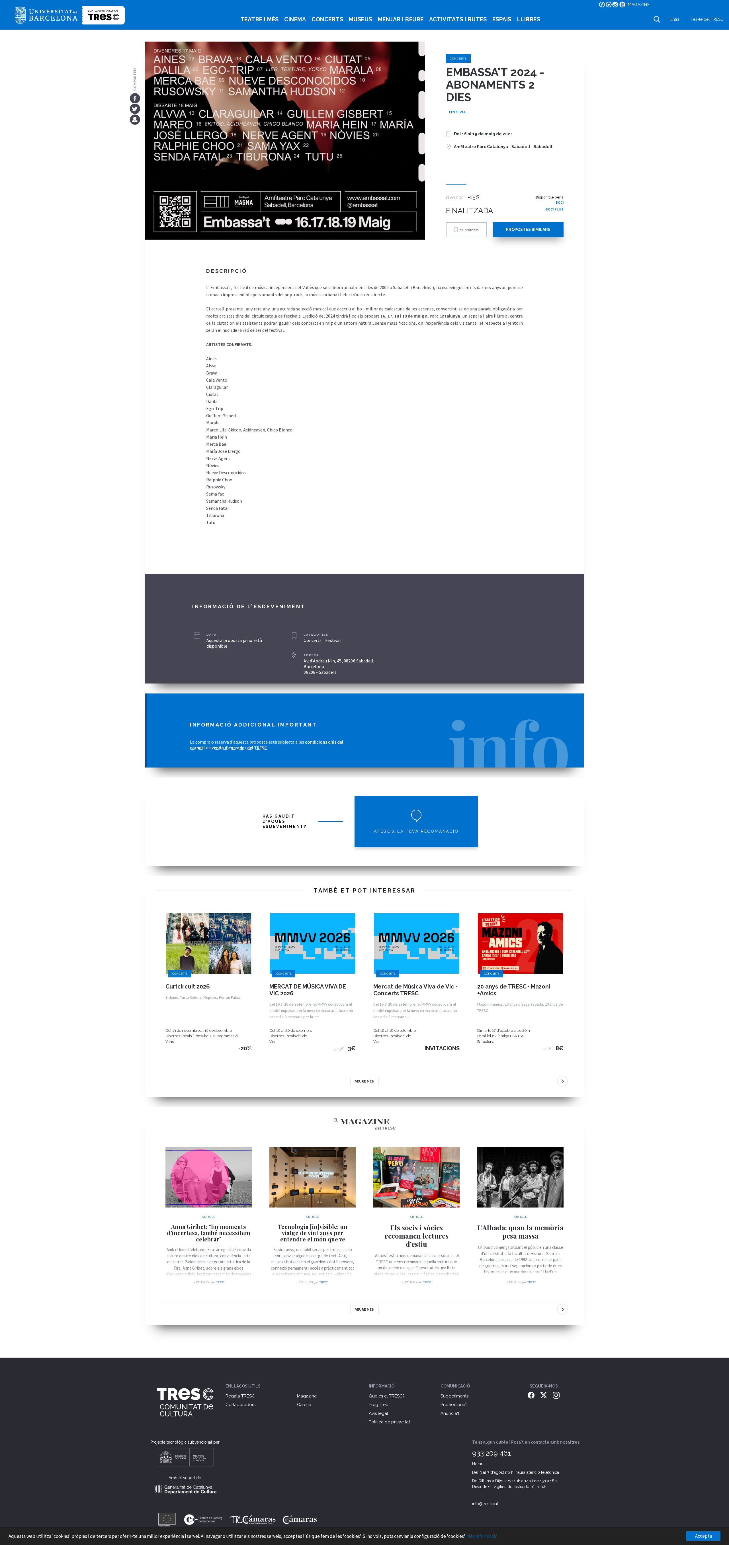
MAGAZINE (639, 4)
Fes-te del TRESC (707, 19)
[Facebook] (135, 98)
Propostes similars (528, 229)
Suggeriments (454, 1396)
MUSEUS (360, 19)
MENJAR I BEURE (401, 19)
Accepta (703, 1536)
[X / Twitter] (543, 1394)
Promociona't (454, 1404)
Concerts (458, 58)
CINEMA (295, 19)
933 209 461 (491, 1453)
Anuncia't (450, 1413)
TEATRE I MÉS (259, 19)
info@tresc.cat (485, 1503)
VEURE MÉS (364, 1081)
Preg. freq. (379, 1404)
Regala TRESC (240, 1396)
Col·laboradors (240, 1404)
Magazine (307, 1396)
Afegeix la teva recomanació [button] (416, 831)
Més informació (481, 1536)
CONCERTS (327, 19)
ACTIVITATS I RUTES (458, 19)
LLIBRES (528, 19)
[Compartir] (135, 119)
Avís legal (378, 1413)
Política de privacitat (389, 1422)
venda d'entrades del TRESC (239, 747)
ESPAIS (501, 19)
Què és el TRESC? (387, 1396)
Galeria (304, 1404)
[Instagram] (556, 1394)
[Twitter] (135, 109)
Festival (457, 112)
